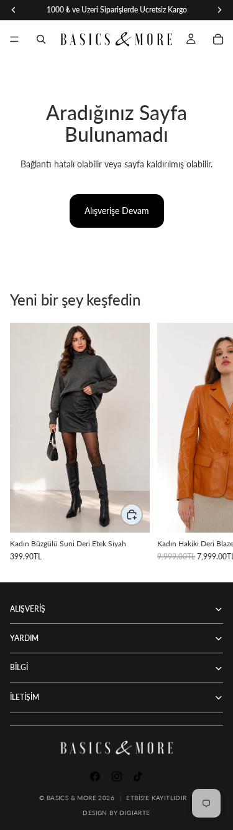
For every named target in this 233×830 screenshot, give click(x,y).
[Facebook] (95, 776)
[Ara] (41, 39)
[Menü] (14, 39)
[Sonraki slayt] (209, 441)
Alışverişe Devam (117, 210)
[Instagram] (117, 776)
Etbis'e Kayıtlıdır (156, 797)
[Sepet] (218, 39)
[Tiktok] (138, 776)
